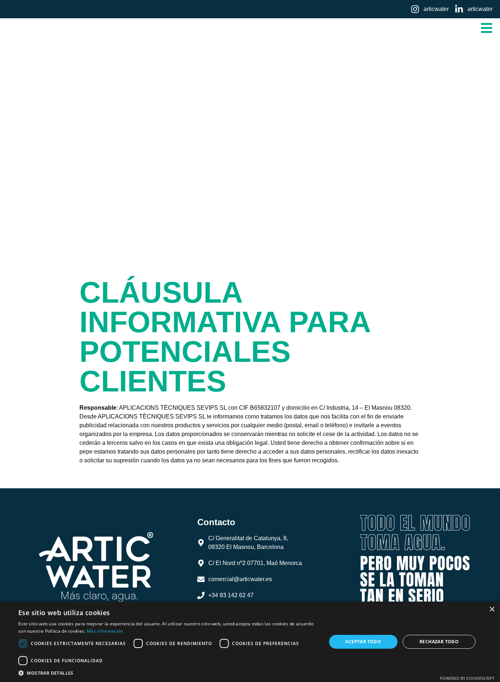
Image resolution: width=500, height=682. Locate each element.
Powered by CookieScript (467, 678)
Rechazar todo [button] (439, 642)
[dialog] (250, 642)
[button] (487, 28)
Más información (105, 631)
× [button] (492, 609)
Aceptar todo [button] (363, 642)
